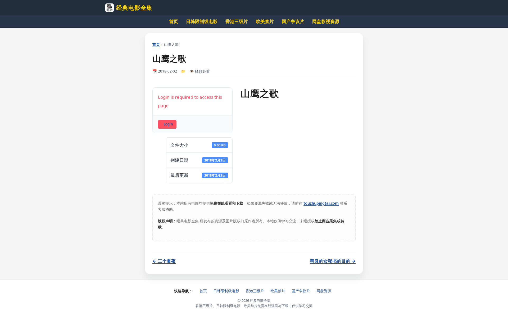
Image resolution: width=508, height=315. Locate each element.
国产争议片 (293, 21)
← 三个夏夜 (164, 261)
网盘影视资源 (325, 21)
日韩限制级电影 (201, 21)
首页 (173, 21)
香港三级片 (236, 21)
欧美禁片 (265, 21)
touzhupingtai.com (321, 203)
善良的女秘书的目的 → (333, 261)
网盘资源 (323, 290)
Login (168, 124)
